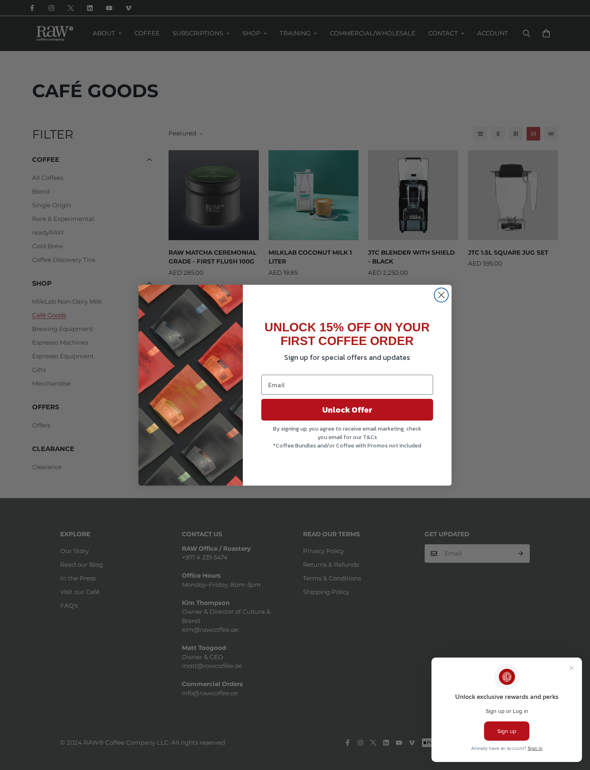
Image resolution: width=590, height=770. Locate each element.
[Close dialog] (441, 295)
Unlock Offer (347, 410)
